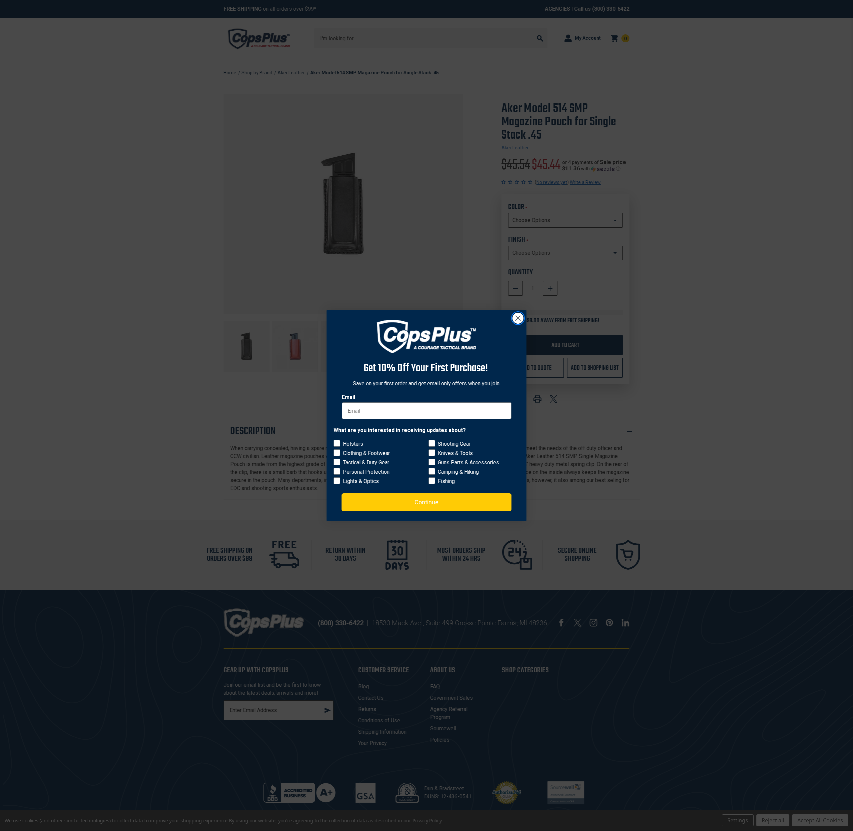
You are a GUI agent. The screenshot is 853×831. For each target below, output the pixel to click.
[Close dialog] (518, 318)
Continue (426, 502)
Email (348, 397)
